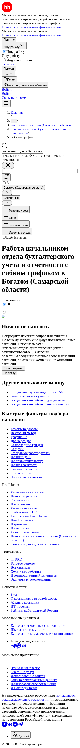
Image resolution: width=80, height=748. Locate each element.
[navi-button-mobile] (6, 103)
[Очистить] (8, 165)
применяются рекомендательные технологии (39, 697)
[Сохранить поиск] (6, 177)
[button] (7, 89)
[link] (9, 79)
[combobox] (22, 151)
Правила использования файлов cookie (31, 35)
